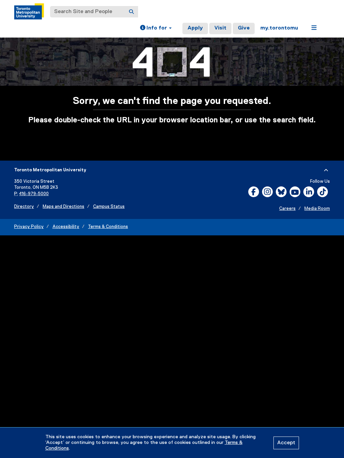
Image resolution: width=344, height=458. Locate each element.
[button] (156, 28)
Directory (24, 207)
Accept (286, 443)
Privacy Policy (29, 227)
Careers (287, 209)
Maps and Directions (63, 207)
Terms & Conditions (108, 227)
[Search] (131, 11)
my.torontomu (279, 28)
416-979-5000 (34, 194)
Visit (220, 28)
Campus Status (109, 207)
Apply (195, 28)
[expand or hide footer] (326, 170)
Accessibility (65, 227)
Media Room (317, 209)
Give (244, 28)
